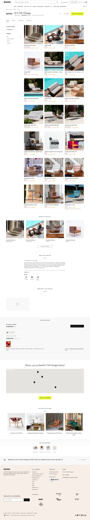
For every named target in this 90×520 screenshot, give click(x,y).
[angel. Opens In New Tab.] (84, 515)
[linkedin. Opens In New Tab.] (82, 515)
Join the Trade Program (68, 472)
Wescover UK (35, 487)
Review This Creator (77, 326)
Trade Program (74, 2)
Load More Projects (45, 246)
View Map (29, 20)
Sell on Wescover (64, 2)
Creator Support (53, 473)
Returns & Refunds (36, 475)
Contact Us (34, 479)
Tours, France (17, 15)
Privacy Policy (23, 513)
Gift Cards (66, 474)
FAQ (33, 481)
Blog (33, 485)
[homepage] (7, 2)
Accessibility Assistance (70, 477)
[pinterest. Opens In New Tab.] (80, 515)
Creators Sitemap (15, 513)
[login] (80, 2)
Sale (33, 483)
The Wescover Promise (37, 473)
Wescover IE (35, 489)
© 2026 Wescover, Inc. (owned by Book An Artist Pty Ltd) (23, 515)
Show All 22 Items (10, 370)
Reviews (21, 20)
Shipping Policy (35, 477)
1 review (29, 15)
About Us (34, 472)
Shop (7, 20)
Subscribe (27, 499)
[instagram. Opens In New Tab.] (76, 515)
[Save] (41, 27)
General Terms (30, 513)
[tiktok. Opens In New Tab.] (85, 515)
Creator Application (53, 472)
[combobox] (36, 2)
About (14, 20)
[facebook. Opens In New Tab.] (78, 515)
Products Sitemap (7, 513)
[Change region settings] (86, 2)
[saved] (82, 2)
